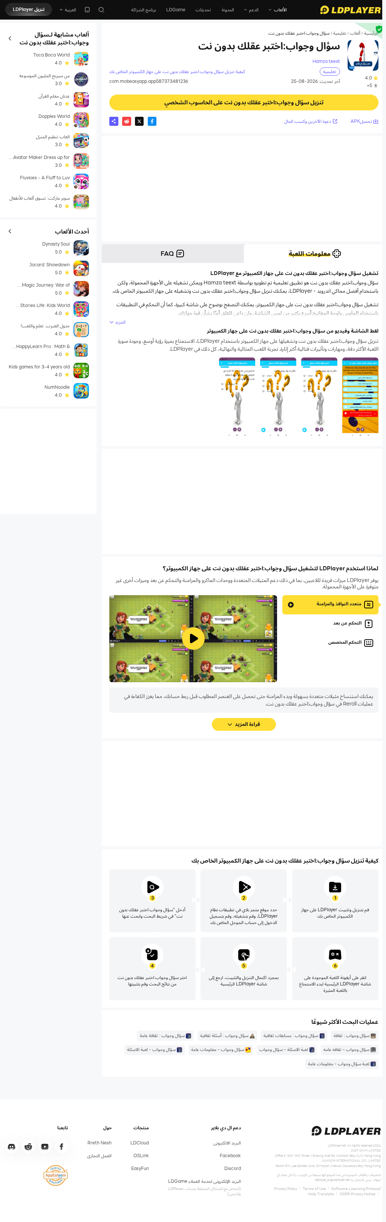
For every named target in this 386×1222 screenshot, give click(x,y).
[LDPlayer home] (350, 9)
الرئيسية (371, 33)
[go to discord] (11, 1146)
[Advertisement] (244, 188)
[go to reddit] (28, 1146)
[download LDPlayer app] (87, 9)
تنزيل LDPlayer (28, 9)
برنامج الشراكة (143, 9)
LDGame (175, 9)
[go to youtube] (44, 1146)
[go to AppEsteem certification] (55, 1175)
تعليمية (339, 33)
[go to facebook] (61, 1146)
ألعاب (355, 33)
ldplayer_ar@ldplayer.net (332, 1180)
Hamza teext (326, 61)
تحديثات (203, 9)
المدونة (228, 9)
